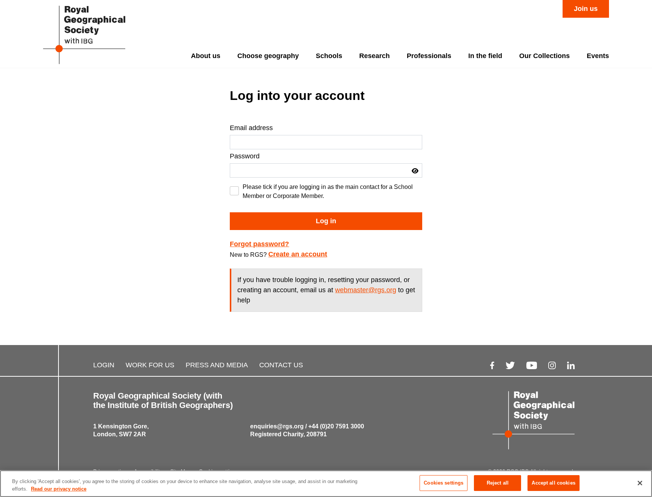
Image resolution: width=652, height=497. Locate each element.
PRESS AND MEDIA (217, 365)
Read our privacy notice (58, 489)
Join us (586, 8)
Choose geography (268, 56)
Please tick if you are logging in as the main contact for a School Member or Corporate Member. (328, 191)
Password (245, 156)
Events (598, 56)
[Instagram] (552, 365)
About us (205, 56)
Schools (329, 56)
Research (374, 56)
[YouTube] (531, 365)
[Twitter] (510, 365)
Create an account (297, 254)
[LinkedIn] (571, 365)
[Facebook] (492, 365)
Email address (251, 128)
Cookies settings (443, 483)
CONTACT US (281, 365)
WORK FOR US (150, 365)
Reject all (498, 483)
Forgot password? (259, 244)
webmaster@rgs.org (365, 290)
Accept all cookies (553, 483)
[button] (415, 171)
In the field (485, 56)
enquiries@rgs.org (277, 426)
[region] (326, 483)
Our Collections (544, 56)
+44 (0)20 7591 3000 (336, 426)
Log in (326, 221)
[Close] (640, 483)
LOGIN (103, 365)
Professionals (429, 56)
